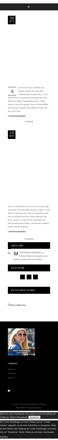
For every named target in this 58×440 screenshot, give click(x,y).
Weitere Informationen (19, 417)
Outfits (41, 26)
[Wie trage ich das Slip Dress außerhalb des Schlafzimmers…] (29, 170)
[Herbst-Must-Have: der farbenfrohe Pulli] (29, 52)
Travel (11, 378)
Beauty (12, 369)
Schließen (4, 437)
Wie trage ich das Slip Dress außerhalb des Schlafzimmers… (32, 153)
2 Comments (29, 239)
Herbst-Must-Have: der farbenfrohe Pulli (32, 38)
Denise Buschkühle (27, 26)
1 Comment (29, 121)
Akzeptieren (34, 417)
